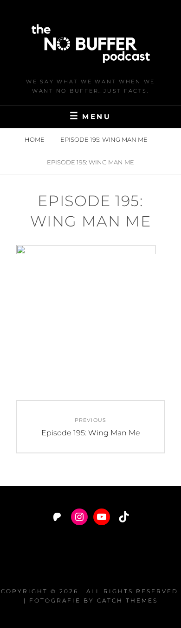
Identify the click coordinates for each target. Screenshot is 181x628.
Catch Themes (127, 600)
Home (35, 139)
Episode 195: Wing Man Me (104, 139)
